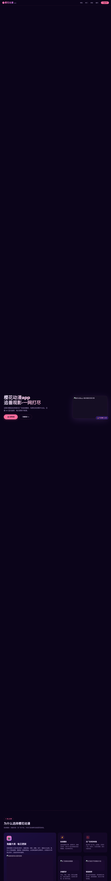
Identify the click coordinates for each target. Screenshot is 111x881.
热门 (86, 2)
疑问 (97, 2)
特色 (81, 2)
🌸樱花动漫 (9, 2)
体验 (92, 2)
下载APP (105, 2)
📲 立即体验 (11, 417)
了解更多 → (25, 417)
